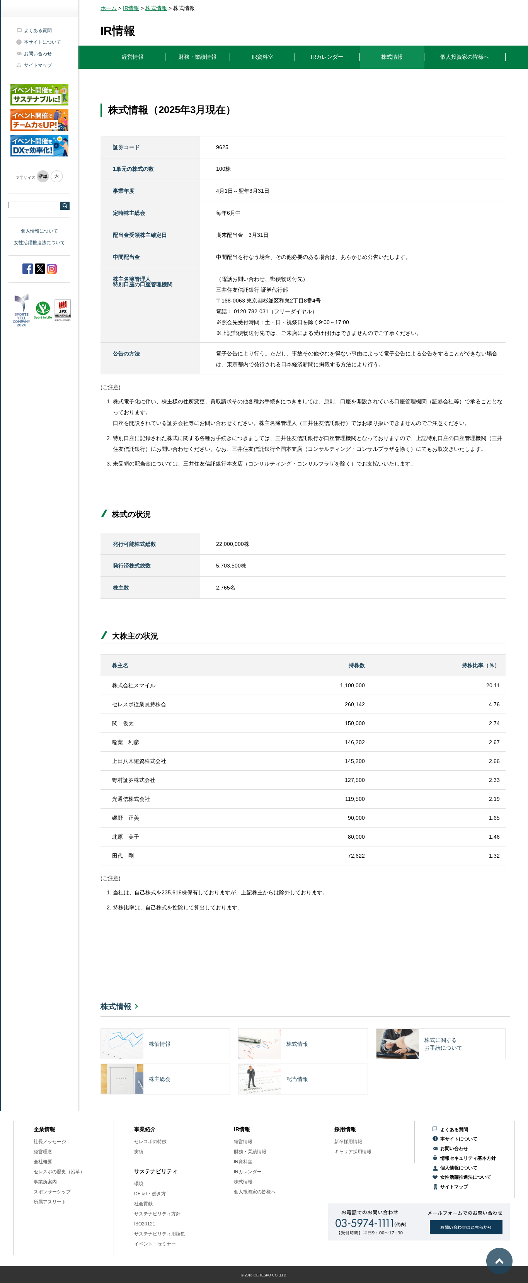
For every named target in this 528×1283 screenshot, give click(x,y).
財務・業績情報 (250, 1151)
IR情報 (131, 8)
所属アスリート (50, 1202)
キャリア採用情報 (352, 1151)
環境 (138, 1183)
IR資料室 (243, 1161)
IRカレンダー (248, 1171)
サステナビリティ (155, 1171)
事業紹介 (145, 1129)
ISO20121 (144, 1224)
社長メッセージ (50, 1141)
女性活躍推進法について (39, 242)
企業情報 (44, 1129)
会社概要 (43, 1161)
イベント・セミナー (155, 1244)
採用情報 (345, 1129)
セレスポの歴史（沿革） (59, 1171)
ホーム (108, 8)
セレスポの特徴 (150, 1141)
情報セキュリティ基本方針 (468, 1158)
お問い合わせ (38, 53)
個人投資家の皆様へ (255, 1192)
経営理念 (43, 1151)
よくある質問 (38, 30)
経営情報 (243, 1141)
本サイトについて (42, 42)
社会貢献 (143, 1204)
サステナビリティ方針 (157, 1214)
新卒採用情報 (348, 1141)
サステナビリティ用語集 (159, 1234)
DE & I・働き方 (150, 1193)
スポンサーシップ (52, 1192)
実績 (138, 1151)
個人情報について (39, 231)
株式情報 (156, 8)
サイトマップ (38, 65)
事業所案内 (45, 1181)
